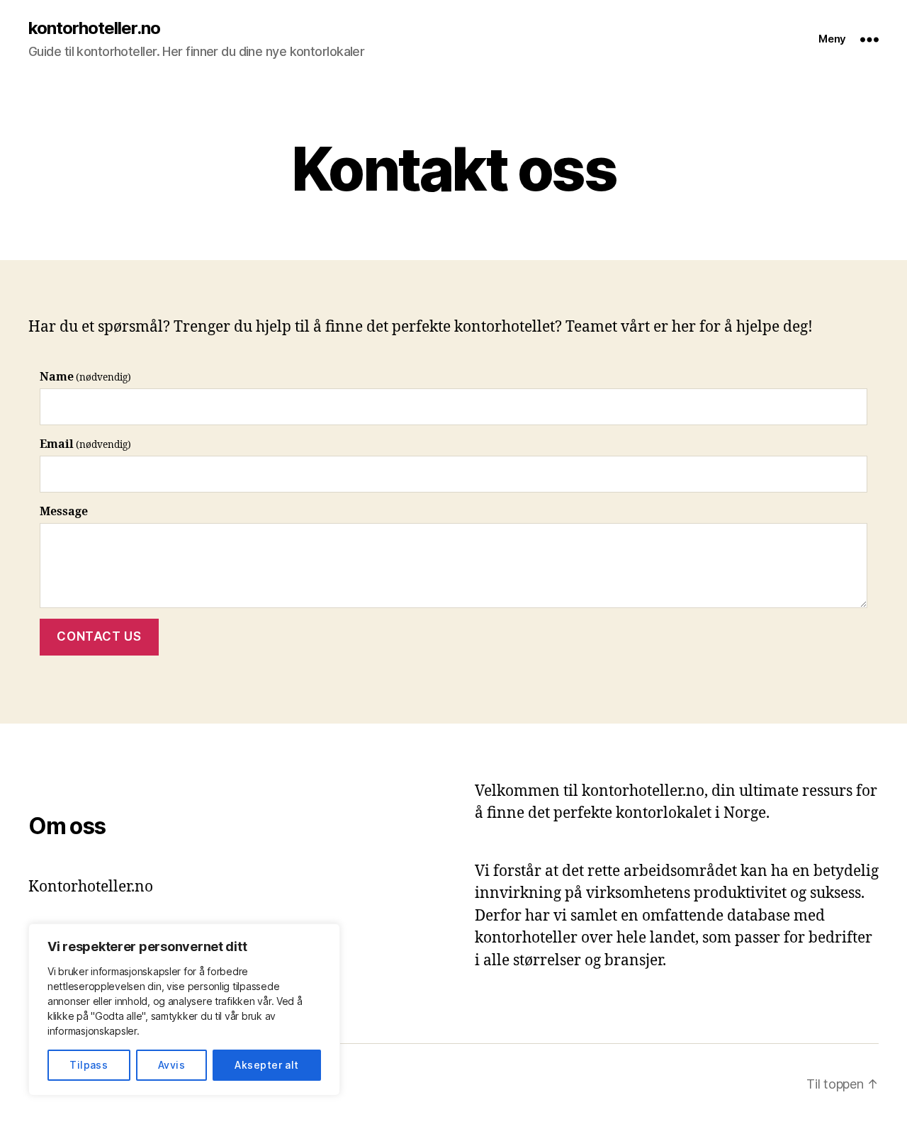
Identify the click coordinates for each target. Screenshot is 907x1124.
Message (64, 512)
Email (85, 444)
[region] (184, 1009)
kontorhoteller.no (94, 28)
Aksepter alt (267, 1065)
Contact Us (99, 636)
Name (85, 377)
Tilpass (88, 1065)
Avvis (171, 1065)
